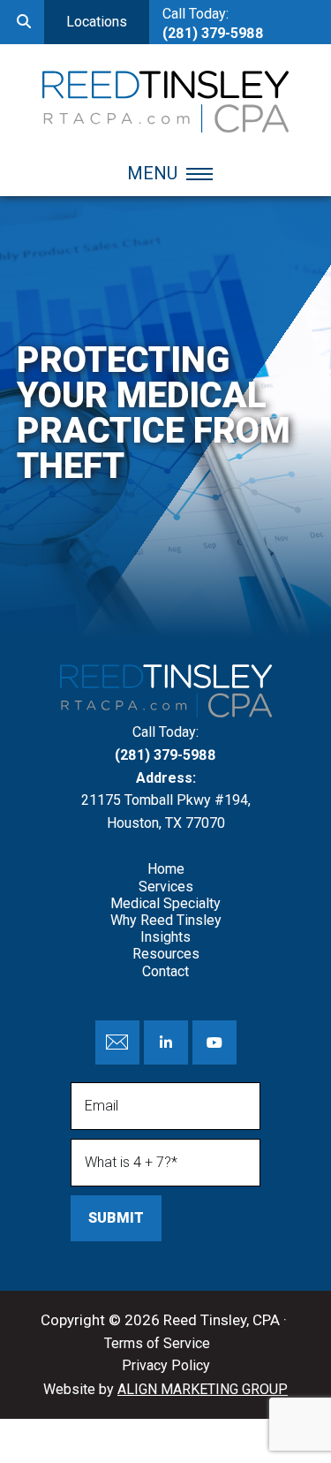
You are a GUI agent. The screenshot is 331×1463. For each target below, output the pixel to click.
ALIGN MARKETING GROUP (202, 1389)
